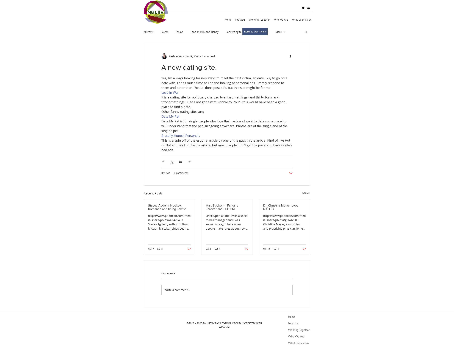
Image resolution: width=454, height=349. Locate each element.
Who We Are (296, 336)
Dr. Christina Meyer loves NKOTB (280, 207)
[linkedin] (308, 8)
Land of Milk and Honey (204, 32)
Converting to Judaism (239, 32)
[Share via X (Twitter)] (171, 162)
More (279, 32)
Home (291, 317)
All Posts (149, 32)
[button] (306, 32)
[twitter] (303, 8)
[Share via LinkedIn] (180, 162)
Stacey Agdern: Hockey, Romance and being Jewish (167, 207)
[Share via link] (189, 162)
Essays (179, 32)
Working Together (298, 330)
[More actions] (290, 56)
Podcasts (293, 323)
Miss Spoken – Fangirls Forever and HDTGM (222, 207)
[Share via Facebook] (163, 162)
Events (164, 32)
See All (306, 192)
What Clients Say (298, 343)
